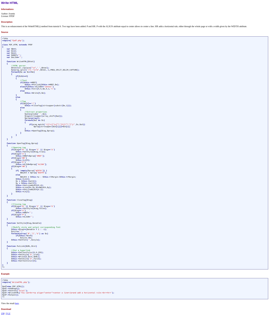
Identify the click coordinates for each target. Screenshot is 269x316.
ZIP (2, 313)
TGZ (8, 313)
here (17, 303)
